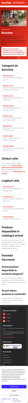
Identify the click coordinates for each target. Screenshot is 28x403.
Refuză (14, 391)
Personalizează (14, 395)
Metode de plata (6, 357)
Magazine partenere (7, 362)
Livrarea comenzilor (7, 360)
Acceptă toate (14, 386)
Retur (4, 364)
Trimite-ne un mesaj (9, 337)
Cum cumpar (5, 355)
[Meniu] (25, 3)
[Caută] (22, 2)
